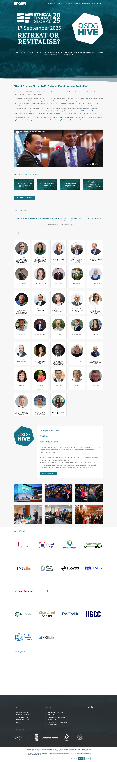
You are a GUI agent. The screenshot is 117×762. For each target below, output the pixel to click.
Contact (67, 3)
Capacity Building (22, 720)
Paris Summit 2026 (88, 3)
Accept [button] (80, 758)
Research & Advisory (23, 717)
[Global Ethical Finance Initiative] (20, 3)
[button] (98, 3)
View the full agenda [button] (23, 198)
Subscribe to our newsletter (57, 725)
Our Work (50, 3)
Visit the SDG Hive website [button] (48, 475)
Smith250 (77, 3)
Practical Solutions (22, 722)
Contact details (53, 722)
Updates (60, 3)
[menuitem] (51, 3)
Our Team (51, 717)
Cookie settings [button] (73, 758)
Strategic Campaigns (23, 715)
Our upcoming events (55, 715)
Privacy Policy (52, 727)
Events (18, 725)
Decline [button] (87, 758)
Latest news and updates (56, 720)
